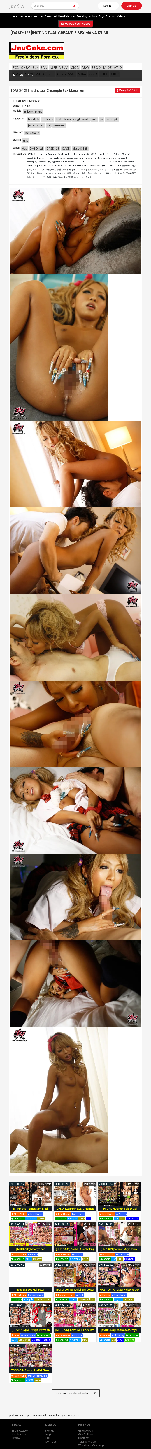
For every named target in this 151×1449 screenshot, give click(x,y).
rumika (34, 1254)
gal (49, 125)
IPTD (122, 1218)
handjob (33, 119)
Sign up (131, 6)
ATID (118, 67)
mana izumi (19, 1295)
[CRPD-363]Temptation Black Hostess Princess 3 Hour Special (31, 1210)
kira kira (129, 1339)
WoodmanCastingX (91, 1445)
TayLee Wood (87, 1441)
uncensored (36, 1295)
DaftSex (83, 1438)
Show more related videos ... (74, 1393)
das (25, 141)
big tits (118, 1299)
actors (93, 16)
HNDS (85, 1258)
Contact (50, 1441)
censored (59, 125)
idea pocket (133, 1218)
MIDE (107, 67)
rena (16, 1335)
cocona (122, 1214)
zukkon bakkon (86, 1299)
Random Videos (115, 16)
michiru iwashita (38, 1375)
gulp (94, 119)
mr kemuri (32, 133)
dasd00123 (80, 149)
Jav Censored (48, 16)
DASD (66, 149)
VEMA (64, 67)
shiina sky (119, 1335)
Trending (82, 16)
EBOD (96, 67)
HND (119, 1258)
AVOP (120, 1339)
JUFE (53, 67)
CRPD (41, 1218)
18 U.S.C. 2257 (20, 1430)
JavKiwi (17, 5)
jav (101, 119)
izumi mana (34, 111)
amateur (128, 1299)
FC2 (16, 67)
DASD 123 (36, 149)
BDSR (14, 1339)
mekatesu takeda (41, 1339)
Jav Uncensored (28, 16)
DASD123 (52, 149)
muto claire (19, 1214)
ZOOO (29, 1380)
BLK (35, 67)
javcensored (36, 125)
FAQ (47, 1438)
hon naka (129, 1258)
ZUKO (73, 1299)
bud (80, 1295)
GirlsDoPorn (85, 1434)
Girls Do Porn (86, 1430)
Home (13, 16)
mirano (106, 1335)
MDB (84, 1339)
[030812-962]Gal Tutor (30, 1289)
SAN (44, 67)
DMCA (16, 1438)
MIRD (28, 1258)
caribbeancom (42, 1299)
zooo (38, 1380)
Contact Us (19, 1434)
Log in (48, 1434)
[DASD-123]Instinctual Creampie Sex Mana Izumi (75, 1210)
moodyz (37, 1258)
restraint (47, 119)
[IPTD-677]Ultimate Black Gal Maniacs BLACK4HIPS (119, 1210)
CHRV (25, 67)
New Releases (67, 16)
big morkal (24, 1339)
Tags (102, 16)
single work (81, 119)
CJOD (75, 67)
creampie (112, 119)
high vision (63, 119)
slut (116, 1218)
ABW (85, 67)
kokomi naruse (66, 1295)
